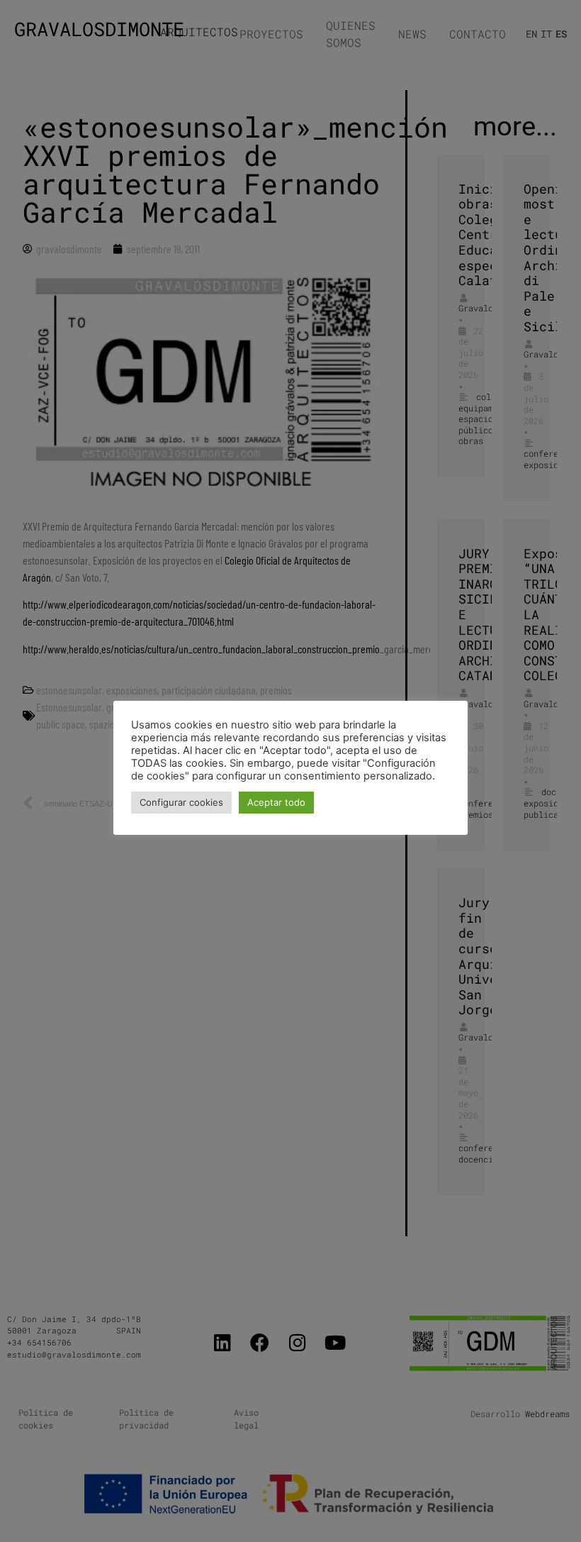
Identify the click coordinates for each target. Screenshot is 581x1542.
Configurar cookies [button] (181, 802)
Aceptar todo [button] (276, 802)
